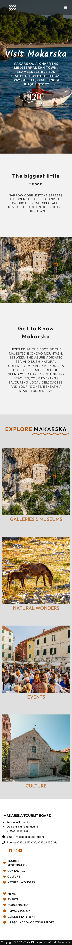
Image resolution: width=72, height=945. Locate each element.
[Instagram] (16, 851)
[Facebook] (11, 851)
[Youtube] (21, 851)
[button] (65, 8)
